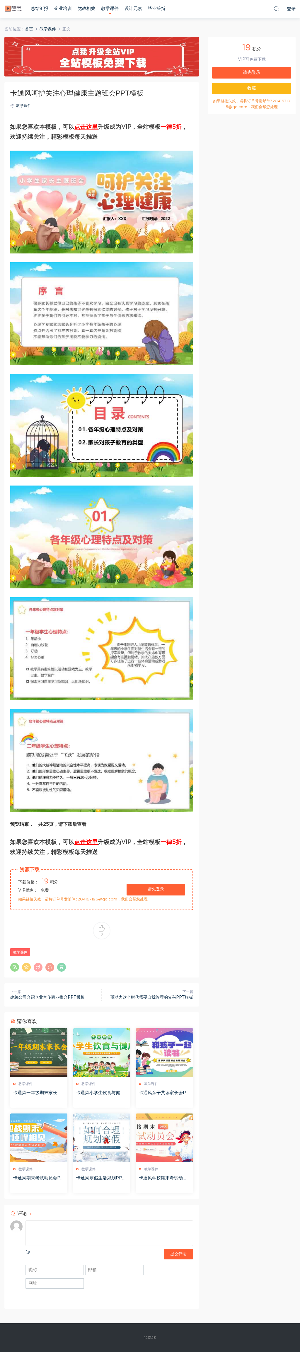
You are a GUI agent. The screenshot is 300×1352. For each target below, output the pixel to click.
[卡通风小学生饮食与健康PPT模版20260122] (101, 1052)
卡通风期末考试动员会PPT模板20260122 (38, 1178)
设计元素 (133, 8)
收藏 (251, 88)
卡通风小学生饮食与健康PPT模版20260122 (100, 1093)
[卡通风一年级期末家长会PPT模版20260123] (38, 1052)
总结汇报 (39, 8)
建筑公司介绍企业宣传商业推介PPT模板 (47, 997)
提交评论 (178, 1254)
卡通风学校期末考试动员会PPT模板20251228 (163, 1178)
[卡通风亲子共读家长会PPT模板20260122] (164, 1052)
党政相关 (86, 8)
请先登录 (156, 889)
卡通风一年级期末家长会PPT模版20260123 (37, 1093)
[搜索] (276, 8)
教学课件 (110, 8)
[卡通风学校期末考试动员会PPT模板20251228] (164, 1137)
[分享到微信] (14, 967)
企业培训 (63, 8)
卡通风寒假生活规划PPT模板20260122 (100, 1178)
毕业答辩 (157, 8)
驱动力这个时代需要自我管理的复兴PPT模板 (151, 997)
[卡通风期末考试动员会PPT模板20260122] (38, 1137)
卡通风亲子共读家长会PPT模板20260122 (164, 1093)
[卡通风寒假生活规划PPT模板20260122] (101, 1137)
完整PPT (13, 9)
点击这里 (86, 127)
